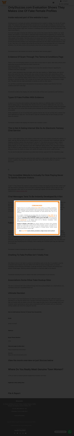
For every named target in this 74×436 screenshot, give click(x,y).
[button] (58, 202)
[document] (37, 218)
